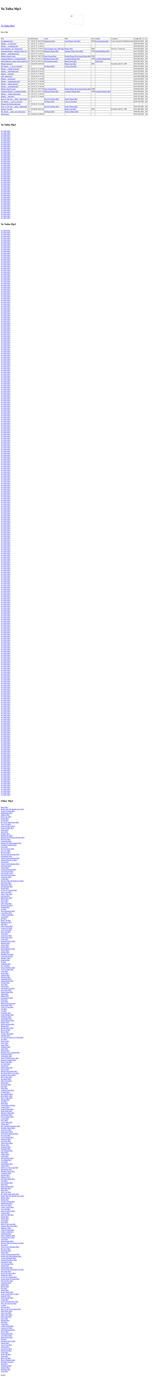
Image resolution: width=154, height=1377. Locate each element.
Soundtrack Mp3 (6, 856)
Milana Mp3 (5, 996)
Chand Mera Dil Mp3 (8, 1105)
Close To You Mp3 (7, 1007)
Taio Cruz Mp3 (6, 824)
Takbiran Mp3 (5, 1047)
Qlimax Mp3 (5, 1154)
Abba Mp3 (4, 1049)
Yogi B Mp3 (5, 951)
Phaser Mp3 (69, 49)
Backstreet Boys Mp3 (8, 941)
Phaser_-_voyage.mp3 (8, 44)
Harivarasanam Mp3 (7, 1024)
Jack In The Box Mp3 (51, 99)
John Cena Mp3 (6, 892)
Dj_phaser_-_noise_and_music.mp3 (13, 111)
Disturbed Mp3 (6, 1188)
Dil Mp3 (3, 919)
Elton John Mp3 (6, 903)
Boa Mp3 (4, 1288)
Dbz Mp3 (4, 924)
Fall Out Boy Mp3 (7, 873)
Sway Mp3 (4, 1043)
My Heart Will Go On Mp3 (10, 1073)
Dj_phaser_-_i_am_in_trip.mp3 (11, 66)
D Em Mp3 (4, 820)
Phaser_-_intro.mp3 (7, 96)
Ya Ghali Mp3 (5, 1209)
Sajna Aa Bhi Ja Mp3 (8, 826)
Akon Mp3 (4, 934)
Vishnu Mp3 (5, 1166)
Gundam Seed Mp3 (7, 1090)
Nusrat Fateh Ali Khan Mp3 (10, 854)
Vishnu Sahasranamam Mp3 (10, 858)
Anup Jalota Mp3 (6, 1122)
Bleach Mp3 (5, 1286)
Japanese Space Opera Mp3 (74, 51)
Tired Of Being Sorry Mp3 (10, 1058)
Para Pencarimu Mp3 (8, 1179)
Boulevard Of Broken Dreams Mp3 (12, 837)
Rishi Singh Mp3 (6, 1111)
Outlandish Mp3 (6, 1018)
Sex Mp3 (4, 1039)
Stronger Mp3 (5, 1035)
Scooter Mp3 (5, 1107)
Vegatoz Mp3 (5, 1100)
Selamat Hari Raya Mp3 (9, 860)
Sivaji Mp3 (4, 1002)
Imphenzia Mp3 (49, 41)
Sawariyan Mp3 (6, 990)
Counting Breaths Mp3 (72, 59)
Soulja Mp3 (5, 862)
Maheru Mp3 (5, 815)
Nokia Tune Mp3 (6, 894)
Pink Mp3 (4, 1000)
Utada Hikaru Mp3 (7, 1109)
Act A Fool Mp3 (6, 930)
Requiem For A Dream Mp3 (10, 1052)
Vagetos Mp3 (5, 975)
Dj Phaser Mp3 (49, 66)
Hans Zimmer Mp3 (7, 1186)
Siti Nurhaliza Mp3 (7, 1158)
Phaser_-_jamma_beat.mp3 (10, 69)
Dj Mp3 (3, 962)
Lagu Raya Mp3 (6, 935)
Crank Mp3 (4, 879)
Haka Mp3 (4, 1088)
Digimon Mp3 (5, 977)
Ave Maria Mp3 (6, 1160)
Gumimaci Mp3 (6, 877)
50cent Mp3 (5, 1218)
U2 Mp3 (3, 1011)
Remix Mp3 (5, 1032)
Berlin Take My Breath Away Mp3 (12, 809)
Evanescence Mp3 (7, 998)
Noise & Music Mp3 (71, 111)
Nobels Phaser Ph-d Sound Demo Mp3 (78, 56)
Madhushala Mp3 (6, 813)
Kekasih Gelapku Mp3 (8, 1060)
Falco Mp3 (4, 902)
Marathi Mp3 (5, 907)
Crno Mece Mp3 (6, 913)
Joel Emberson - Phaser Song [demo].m (14, 61)
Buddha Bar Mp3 (6, 835)
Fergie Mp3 (5, 973)
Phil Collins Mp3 (6, 1077)
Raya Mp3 (4, 1120)
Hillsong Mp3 (5, 1177)
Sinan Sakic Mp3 (6, 1005)
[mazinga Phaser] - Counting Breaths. (13, 59)
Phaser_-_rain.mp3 (7, 74)
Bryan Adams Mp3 (7, 1117)
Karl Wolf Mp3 (6, 1085)
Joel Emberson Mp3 (51, 61)
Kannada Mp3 (5, 1149)
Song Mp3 (4, 832)
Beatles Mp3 (5, 1022)
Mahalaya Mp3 (6, 1228)
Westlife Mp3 (5, 983)
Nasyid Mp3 (5, 1069)
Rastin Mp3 (5, 1083)
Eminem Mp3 (5, 960)
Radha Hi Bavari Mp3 (8, 1075)
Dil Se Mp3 (5, 900)
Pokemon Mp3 (6, 1139)
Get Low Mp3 (5, 851)
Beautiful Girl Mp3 (7, 954)
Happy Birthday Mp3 (8, 968)
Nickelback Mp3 (6, 1056)
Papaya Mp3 (5, 1041)
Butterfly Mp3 (5, 1296)
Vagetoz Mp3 (5, 1213)
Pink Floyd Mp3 (6, 1081)
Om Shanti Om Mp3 (7, 988)
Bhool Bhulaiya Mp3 (8, 949)
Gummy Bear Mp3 (7, 1034)
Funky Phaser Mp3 (71, 99)
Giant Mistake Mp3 (7, 1015)
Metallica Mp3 (5, 958)
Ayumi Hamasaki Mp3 (8, 869)
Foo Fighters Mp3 (7, 1183)
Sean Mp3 (4, 985)
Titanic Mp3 (5, 1124)
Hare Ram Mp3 (6, 883)
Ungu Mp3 (4, 939)
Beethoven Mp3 (6, 922)
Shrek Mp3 (4, 1152)
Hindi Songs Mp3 (7, 1068)
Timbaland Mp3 (6, 979)
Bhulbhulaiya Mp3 (7, 1028)
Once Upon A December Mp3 (11, 1309)
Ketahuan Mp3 (6, 1013)
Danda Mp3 (5, 888)
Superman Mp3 (6, 866)
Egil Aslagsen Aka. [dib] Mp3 (54, 49)
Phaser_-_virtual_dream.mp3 (10, 94)
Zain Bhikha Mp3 (7, 1164)
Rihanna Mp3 (5, 943)
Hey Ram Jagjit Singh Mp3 (10, 822)
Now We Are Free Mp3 (9, 1303)
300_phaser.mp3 (6, 76)
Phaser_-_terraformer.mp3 (10, 71)
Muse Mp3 (4, 807)
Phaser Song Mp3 (71, 61)
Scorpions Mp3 (6, 1079)
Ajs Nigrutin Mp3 (7, 1151)
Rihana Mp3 (5, 1026)
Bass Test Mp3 (6, 932)
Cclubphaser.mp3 (7, 41)
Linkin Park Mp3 (6, 937)
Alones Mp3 (5, 945)
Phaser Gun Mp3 (70, 64)
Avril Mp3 (4, 1162)
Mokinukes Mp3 (6, 885)
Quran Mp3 (5, 1066)
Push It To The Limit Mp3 (9, 1168)
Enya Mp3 (4, 847)
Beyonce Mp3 (5, 852)
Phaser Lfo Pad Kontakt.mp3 (11, 104)
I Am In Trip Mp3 (71, 66)
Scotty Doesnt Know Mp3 (9, 1301)
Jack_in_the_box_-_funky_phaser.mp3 (14, 99)
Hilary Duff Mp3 (6, 1062)
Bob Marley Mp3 (6, 1096)
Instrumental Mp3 (7, 886)
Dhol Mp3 (4, 1185)
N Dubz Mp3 (5, 1092)
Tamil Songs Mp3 (7, 1143)
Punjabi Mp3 (5, 1175)
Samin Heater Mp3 (7, 981)
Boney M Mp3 (6, 920)
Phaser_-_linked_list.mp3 (9, 84)
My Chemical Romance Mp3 (10, 1126)
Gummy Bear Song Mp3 (9, 1226)
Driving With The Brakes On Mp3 (12, 881)
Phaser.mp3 (5, 114)
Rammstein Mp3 (6, 1169)
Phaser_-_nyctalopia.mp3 (9, 46)
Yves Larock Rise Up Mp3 (10, 1294)
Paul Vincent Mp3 (50, 56)
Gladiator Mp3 (6, 1147)
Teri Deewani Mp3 (7, 871)
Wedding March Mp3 (8, 1128)
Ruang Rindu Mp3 (7, 1292)
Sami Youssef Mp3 (7, 1298)
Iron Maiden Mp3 (7, 1094)
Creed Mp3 (4, 917)
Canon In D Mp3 (6, 928)
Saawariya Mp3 (6, 1130)
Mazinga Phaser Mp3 (51, 51)
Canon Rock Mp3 (7, 956)
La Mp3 (3, 909)
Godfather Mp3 (6, 1173)
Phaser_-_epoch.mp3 (8, 79)
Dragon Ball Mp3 (7, 905)
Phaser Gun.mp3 (6, 64)
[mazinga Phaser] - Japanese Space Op (14, 51)
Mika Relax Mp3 (6, 898)
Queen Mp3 (5, 986)
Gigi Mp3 (4, 1181)
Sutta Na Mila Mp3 (7, 828)
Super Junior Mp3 (7, 1132)
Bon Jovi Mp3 (5, 1030)
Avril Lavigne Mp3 (7, 969)
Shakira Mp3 (5, 952)
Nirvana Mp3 (5, 896)
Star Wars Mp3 (6, 1141)
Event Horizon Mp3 (102, 41)
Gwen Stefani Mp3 (7, 1137)
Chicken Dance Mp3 (8, 1237)
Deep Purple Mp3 (7, 926)
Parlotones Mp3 (6, 1017)
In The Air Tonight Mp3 (9, 890)
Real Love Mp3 (6, 817)
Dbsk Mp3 (4, 1103)
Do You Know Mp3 (7, 849)
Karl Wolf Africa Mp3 (8, 875)
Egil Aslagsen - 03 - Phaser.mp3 (12, 49)
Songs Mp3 (4, 1045)
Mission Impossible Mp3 (9, 1071)
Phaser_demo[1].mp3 (8, 56)
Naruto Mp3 (5, 947)
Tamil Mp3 (4, 994)
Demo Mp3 (99, 61)
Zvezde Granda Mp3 (8, 811)
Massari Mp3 (5, 1051)
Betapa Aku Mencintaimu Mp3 (11, 843)
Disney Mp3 (5, 1145)
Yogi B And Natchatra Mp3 (10, 864)
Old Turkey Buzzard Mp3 (9, 1134)
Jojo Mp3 (4, 1102)
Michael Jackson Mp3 (8, 1003)
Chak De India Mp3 (7, 1230)
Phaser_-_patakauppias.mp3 (10, 81)
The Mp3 (4, 1009)
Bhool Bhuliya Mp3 (7, 1020)
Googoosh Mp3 (6, 841)
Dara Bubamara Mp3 (8, 911)
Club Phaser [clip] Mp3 (72, 41)
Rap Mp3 (4, 1086)
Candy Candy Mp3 (7, 1207)
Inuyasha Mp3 (5, 1135)
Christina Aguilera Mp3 (8, 845)
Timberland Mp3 (6, 1054)
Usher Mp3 (4, 1156)
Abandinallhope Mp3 (102, 51)
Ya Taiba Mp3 (8, 25)
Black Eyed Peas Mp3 (8, 1224)
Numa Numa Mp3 (7, 992)
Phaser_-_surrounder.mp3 (9, 86)
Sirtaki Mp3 (5, 1290)
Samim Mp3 (5, 868)
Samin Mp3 (5, 830)
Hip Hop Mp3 (5, 839)
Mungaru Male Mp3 (7, 1113)
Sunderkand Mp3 (6, 1115)
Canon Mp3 (5, 1118)
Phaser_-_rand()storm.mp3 (10, 54)
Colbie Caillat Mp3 (7, 915)
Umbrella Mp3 (6, 964)
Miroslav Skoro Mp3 (8, 1171)
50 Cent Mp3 (5, 966)
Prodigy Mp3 (5, 834)
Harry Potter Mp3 (7, 1098)
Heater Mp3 (5, 819)
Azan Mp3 (4, 971)
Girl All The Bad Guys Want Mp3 (12, 1037)
